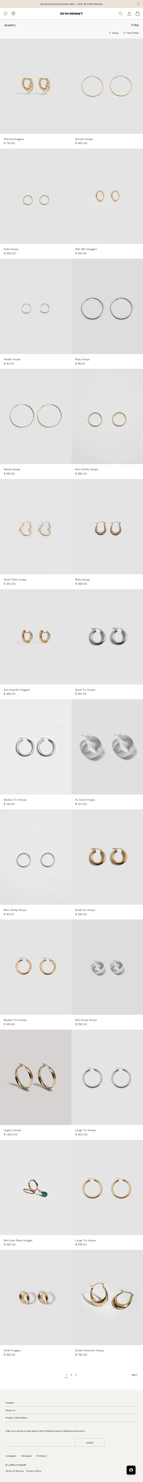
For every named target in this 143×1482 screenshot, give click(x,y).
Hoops (115, 32)
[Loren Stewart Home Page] (71, 13)
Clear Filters (132, 32)
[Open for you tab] (131, 1470)
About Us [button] (10, 1410)
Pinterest (42, 1455)
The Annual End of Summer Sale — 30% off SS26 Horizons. (71, 4)
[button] (138, 4)
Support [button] (10, 1402)
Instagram (11, 1455)
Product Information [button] (16, 1417)
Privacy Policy (34, 1471)
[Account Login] (129, 14)
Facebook (26, 1455)
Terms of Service (14, 1471)
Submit (89, 1442)
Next (134, 1374)
